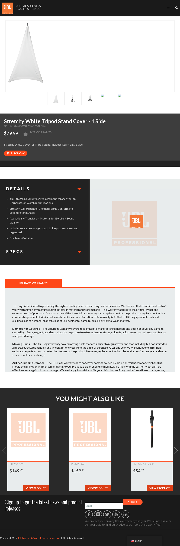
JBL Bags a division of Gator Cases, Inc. (39, 538)
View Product (36, 488)
